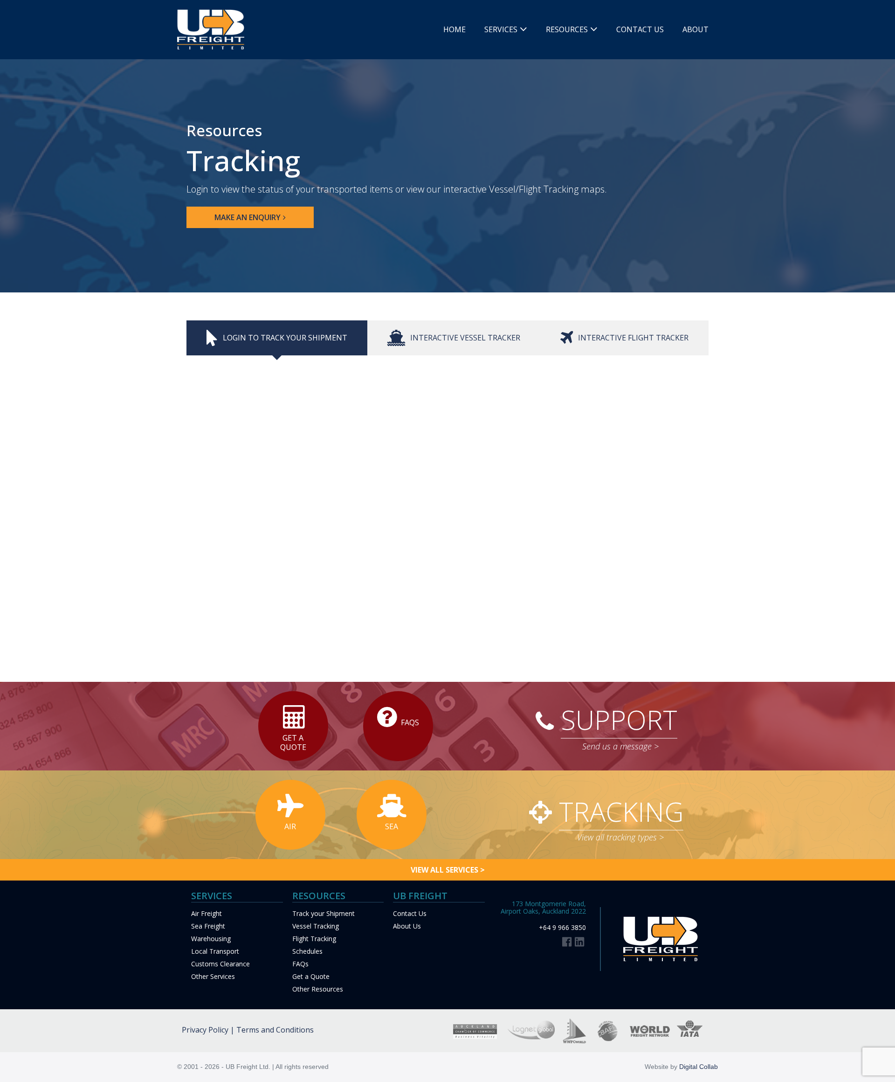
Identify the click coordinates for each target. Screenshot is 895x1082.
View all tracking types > (620, 837)
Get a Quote (311, 976)
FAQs (300, 963)
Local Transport (215, 951)
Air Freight (206, 913)
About (695, 29)
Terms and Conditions (275, 1030)
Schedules (307, 951)
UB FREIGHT (420, 895)
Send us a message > (620, 746)
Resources (567, 29)
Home (454, 29)
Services (500, 29)
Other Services (213, 976)
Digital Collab (698, 1066)
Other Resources (317, 989)
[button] (250, 217)
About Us (407, 926)
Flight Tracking (314, 938)
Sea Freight (208, 926)
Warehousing (211, 938)
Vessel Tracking (315, 926)
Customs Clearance (220, 963)
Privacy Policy (205, 1030)
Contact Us (640, 29)
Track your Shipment (323, 913)
